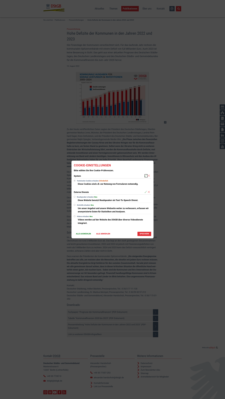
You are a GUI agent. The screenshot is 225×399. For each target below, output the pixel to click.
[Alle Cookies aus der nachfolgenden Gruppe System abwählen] (149, 175)
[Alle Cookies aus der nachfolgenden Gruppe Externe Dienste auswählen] (146, 192)
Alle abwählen (103, 234)
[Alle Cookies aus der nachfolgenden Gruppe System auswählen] (146, 175)
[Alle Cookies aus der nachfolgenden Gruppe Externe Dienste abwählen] (149, 192)
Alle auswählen (83, 234)
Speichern (144, 234)
